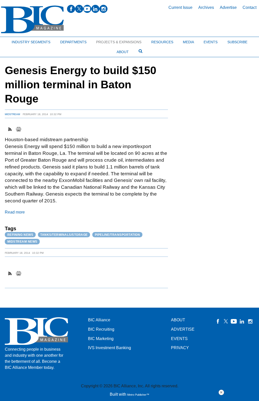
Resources (162, 42)
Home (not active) (15, 40)
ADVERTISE (183, 329)
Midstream (12, 114)
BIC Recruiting (101, 329)
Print (18, 129)
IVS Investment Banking (109, 348)
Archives (206, 7)
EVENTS (179, 338)
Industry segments (31, 42)
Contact (249, 7)
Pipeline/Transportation (117, 235)
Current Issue (180, 7)
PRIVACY (180, 348)
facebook (71, 9)
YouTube (234, 321)
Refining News (20, 235)
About (123, 52)
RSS (10, 129)
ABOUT (178, 320)
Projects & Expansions (118, 42)
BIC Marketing (101, 338)
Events (211, 42)
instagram (103, 9)
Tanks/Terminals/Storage (64, 235)
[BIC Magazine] (32, 19)
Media (188, 42)
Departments (73, 42)
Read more (15, 212)
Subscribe (237, 42)
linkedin (95, 9)
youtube (87, 9)
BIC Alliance (99, 320)
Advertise (228, 7)
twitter (79, 9)
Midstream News (22, 241)
